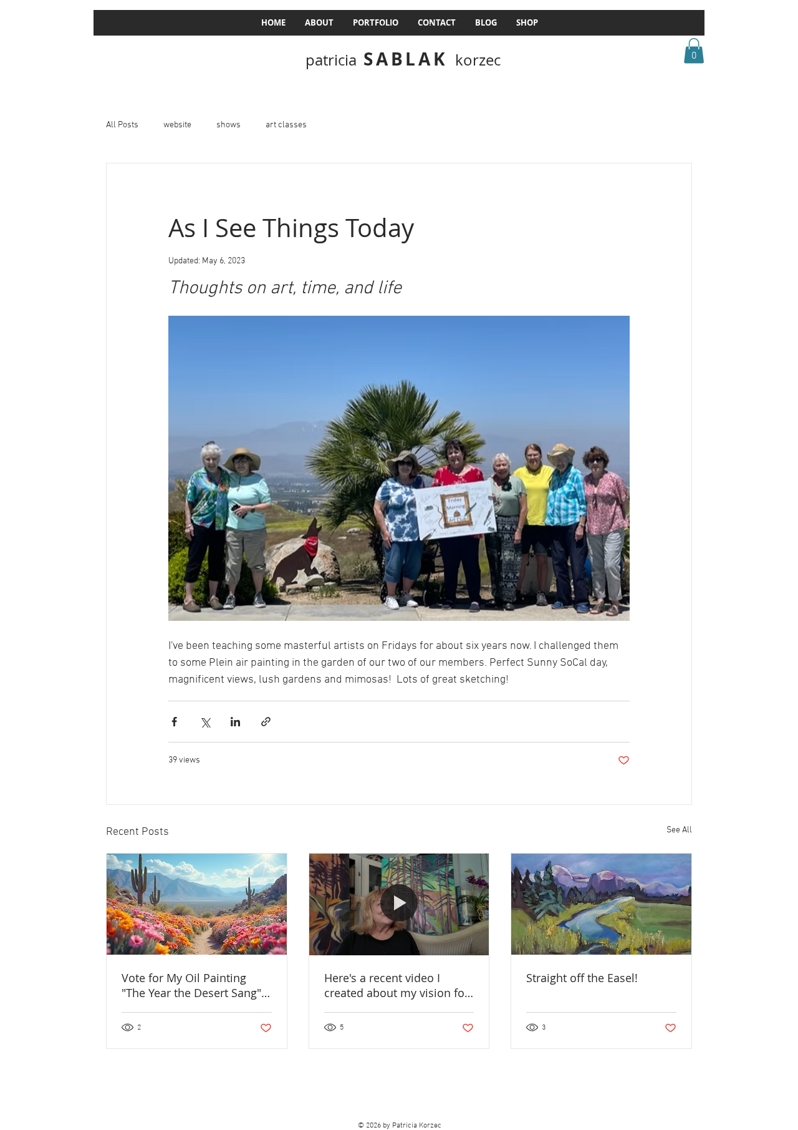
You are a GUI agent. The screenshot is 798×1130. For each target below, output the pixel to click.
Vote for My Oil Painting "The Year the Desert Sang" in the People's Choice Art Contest (191, 985)
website (177, 125)
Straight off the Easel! (582, 977)
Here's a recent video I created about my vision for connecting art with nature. (396, 985)
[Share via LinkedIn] (235, 722)
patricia (331, 60)
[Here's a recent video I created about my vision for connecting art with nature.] (399, 904)
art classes (286, 125)
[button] (693, 51)
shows (228, 125)
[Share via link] (266, 722)
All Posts (122, 125)
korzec (478, 60)
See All (679, 830)
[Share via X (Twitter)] (205, 722)
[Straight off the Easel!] (601, 904)
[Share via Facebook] (174, 722)
